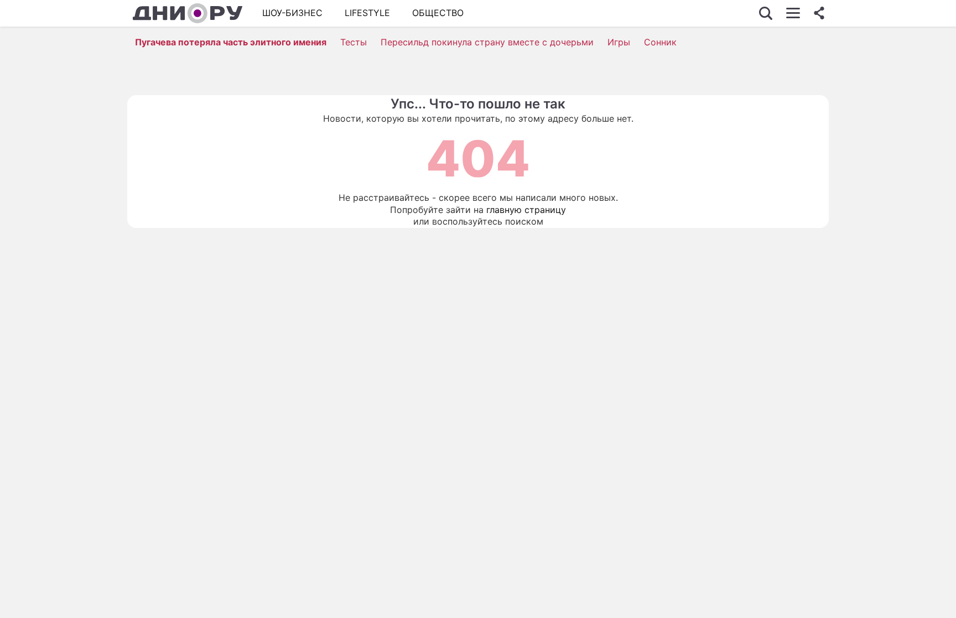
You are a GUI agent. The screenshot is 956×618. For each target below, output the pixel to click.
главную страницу (526, 209)
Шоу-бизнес (292, 12)
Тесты (353, 42)
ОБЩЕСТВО (438, 12)
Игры (618, 42)
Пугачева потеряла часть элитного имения (230, 42)
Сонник (660, 42)
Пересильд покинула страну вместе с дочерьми (487, 42)
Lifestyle (367, 12)
